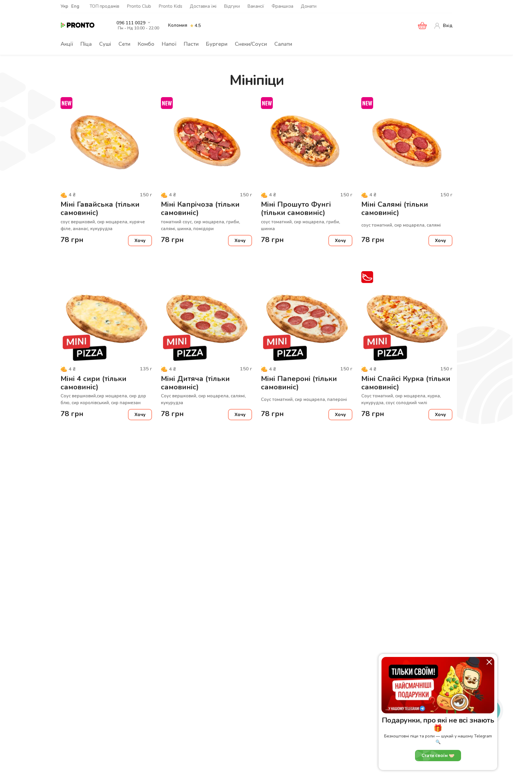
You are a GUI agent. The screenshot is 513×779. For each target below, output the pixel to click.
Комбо (146, 44)
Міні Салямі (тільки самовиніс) (394, 208)
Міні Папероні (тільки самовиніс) (299, 383)
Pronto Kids (170, 6)
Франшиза (282, 6)
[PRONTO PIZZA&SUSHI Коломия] (83, 25)
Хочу (139, 241)
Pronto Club (139, 6)
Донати (308, 6)
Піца (86, 44)
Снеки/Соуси (251, 44)
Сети (124, 44)
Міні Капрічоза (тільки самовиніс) (200, 208)
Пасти (191, 44)
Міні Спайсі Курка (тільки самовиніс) (405, 383)
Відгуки (232, 6)
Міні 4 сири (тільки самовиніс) (93, 383)
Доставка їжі (203, 6)
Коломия (177, 25)
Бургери (216, 44)
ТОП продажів (104, 6)
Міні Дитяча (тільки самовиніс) (195, 383)
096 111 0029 (130, 23)
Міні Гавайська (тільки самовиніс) (100, 208)
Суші (105, 44)
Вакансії (255, 6)
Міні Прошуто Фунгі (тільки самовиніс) (296, 208)
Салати (283, 44)
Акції (67, 44)
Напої (169, 44)
